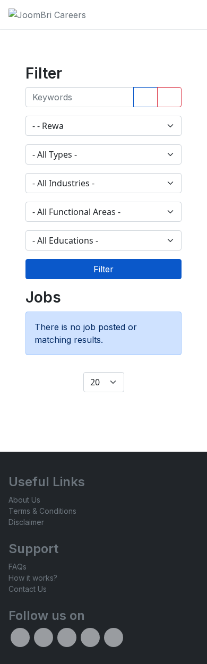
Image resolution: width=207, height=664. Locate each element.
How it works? (32, 577)
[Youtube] (113, 637)
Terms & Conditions (42, 510)
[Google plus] (90, 637)
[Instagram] (66, 637)
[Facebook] (20, 637)
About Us (24, 499)
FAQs (17, 566)
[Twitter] (43, 637)
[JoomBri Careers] (47, 14)
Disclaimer (26, 522)
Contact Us (27, 588)
